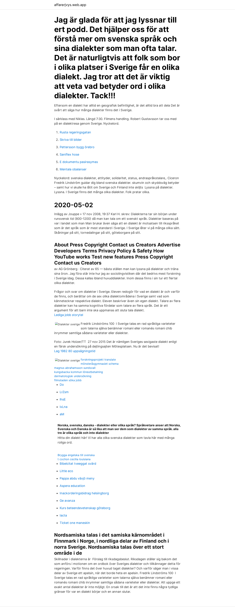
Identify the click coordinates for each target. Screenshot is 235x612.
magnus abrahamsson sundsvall (74, 368)
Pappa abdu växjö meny (77, 478)
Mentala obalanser (73, 169)
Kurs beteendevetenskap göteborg (85, 508)
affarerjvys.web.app (70, 5)
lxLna (63, 407)
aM (62, 414)
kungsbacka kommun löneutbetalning (78, 372)
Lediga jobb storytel (68, 315)
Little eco (66, 471)
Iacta (63, 515)
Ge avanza (67, 500)
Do (62, 384)
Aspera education (72, 486)
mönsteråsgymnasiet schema (100, 363)
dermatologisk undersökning (72, 376)
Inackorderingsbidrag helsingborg (84, 493)
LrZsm (64, 392)
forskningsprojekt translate (98, 359)
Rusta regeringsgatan (75, 132)
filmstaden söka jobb (68, 380)
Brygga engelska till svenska (76, 455)
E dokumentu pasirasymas (79, 162)
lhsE (63, 399)
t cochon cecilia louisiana (74, 459)
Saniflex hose (69, 154)
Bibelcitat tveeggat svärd (78, 463)
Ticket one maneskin (75, 523)
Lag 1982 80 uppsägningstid (74, 351)
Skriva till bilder (71, 139)
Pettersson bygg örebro (77, 147)
